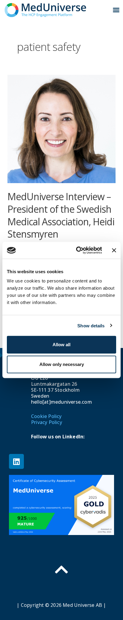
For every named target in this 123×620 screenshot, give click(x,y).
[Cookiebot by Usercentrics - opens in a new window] (77, 250)
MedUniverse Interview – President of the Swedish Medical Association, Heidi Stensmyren (60, 215)
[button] (116, 9)
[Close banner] (114, 250)
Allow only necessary (61, 364)
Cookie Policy (46, 416)
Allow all (61, 344)
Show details (90, 325)
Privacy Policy (46, 422)
